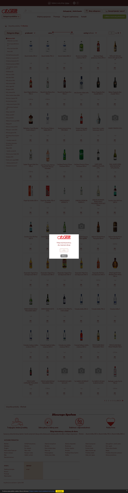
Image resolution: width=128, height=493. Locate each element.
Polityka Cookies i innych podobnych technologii (42, 491)
